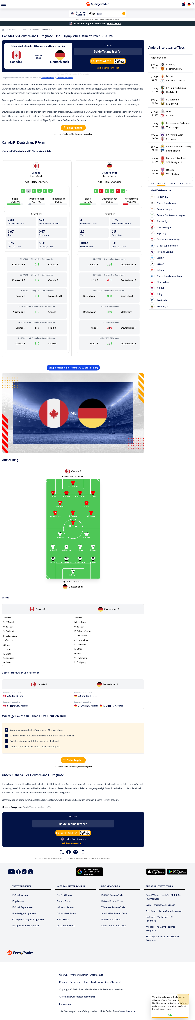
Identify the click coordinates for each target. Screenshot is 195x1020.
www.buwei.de (127, 1011)
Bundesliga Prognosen (24, 913)
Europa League (164, 209)
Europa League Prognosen (25, 925)
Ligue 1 (160, 263)
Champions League (167, 203)
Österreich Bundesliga (168, 239)
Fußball (25, 30)
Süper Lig (162, 233)
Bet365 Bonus (64, 895)
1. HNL (160, 288)
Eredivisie (162, 300)
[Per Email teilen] (75, 853)
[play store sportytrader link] (177, 871)
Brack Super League (167, 245)
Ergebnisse (18, 901)
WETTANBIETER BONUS (71, 886)
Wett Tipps (13, 30)
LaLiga (160, 269)
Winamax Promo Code (113, 907)
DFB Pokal (162, 196)
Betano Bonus (64, 901)
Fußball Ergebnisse (22, 907)
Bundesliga (162, 221)
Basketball (185, 183)
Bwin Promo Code (110, 919)
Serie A (160, 257)
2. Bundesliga (164, 227)
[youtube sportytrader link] (11, 872)
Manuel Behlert (47, 77)
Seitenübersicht (113, 981)
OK (170, 1014)
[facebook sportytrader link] (18, 872)
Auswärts (43, 181)
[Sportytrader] (3, 30)
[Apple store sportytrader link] (156, 871)
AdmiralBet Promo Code (114, 913)
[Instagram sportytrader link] (30, 872)
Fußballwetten (20, 895)
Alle (27, 181)
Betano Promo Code (112, 901)
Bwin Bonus (63, 919)
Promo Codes (110, 886)
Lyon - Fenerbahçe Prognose (160, 904)
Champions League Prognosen (28, 919)
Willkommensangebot (108, 67)
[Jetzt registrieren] (183, 4)
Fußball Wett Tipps (65, 77)
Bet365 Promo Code (112, 895)
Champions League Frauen (170, 275)
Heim (34, 181)
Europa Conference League (171, 215)
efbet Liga (162, 306)
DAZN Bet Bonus (66, 925)
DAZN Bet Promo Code (113, 925)
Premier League (165, 251)
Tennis (172, 183)
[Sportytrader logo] (97, 952)
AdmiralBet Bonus (66, 913)
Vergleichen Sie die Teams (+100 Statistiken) (73, 367)
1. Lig (159, 294)
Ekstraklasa (163, 282)
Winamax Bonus (65, 907)
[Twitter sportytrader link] (24, 872)
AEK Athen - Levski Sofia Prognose (164, 910)
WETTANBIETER (21, 886)
